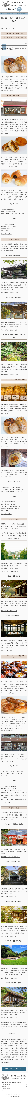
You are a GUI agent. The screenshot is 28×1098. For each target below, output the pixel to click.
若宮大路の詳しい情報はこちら (9, 571)
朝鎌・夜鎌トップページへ (8, 29)
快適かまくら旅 (9, 13)
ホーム (2, 13)
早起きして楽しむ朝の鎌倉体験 (14, 33)
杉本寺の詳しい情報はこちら (9, 1018)
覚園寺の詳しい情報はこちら (9, 936)
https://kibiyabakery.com (12, 506)
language (12, 9)
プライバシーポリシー (8, 1091)
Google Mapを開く (6, 234)
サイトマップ (5, 1087)
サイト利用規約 (6, 1089)
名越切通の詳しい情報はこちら (9, 374)
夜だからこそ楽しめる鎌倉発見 (14, 37)
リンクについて (6, 1084)
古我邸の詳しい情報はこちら (9, 650)
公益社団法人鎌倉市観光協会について (12, 1082)
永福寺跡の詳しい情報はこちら (9, 978)
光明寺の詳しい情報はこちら (9, 330)
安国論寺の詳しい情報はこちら (9, 292)
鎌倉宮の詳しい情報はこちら (9, 896)
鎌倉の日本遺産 (5, 1062)
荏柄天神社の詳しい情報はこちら (10, 857)
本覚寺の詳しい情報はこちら (9, 611)
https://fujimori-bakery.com (13, 791)
